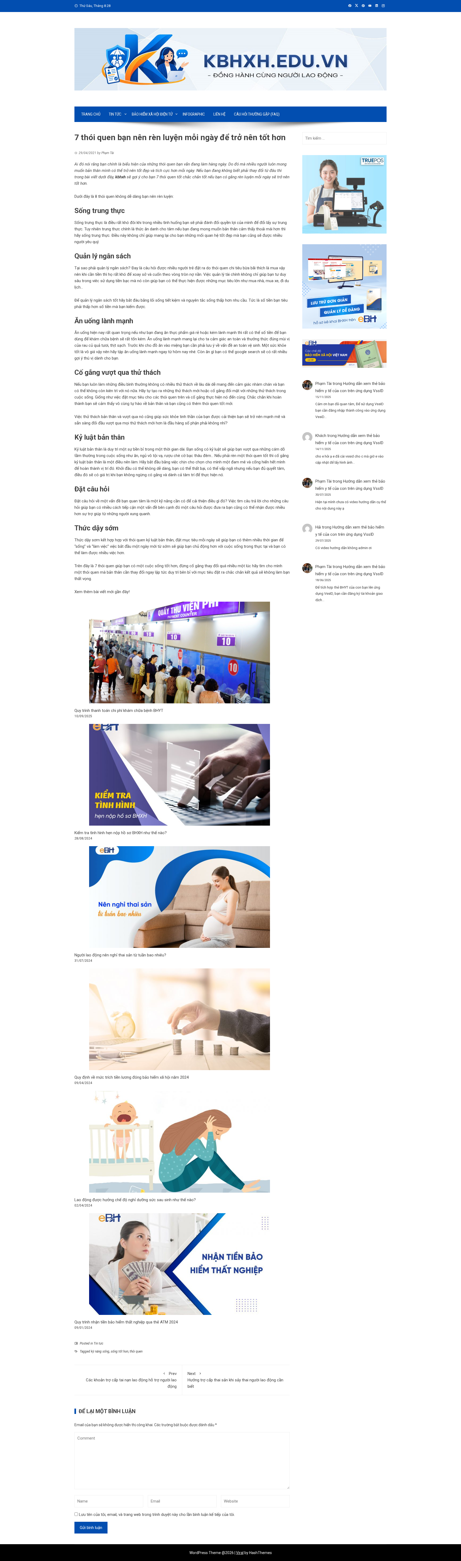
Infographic (194, 114)
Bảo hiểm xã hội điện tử (152, 114)
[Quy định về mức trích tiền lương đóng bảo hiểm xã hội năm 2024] (179, 1019)
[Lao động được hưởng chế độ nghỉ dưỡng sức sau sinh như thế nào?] (179, 1142)
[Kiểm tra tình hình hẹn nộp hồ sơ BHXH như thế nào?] (179, 775)
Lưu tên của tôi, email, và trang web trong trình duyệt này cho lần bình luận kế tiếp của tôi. (157, 1514)
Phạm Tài (323, 383)
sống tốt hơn (119, 1351)
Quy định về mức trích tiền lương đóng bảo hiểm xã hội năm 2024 (131, 1077)
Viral (240, 1553)
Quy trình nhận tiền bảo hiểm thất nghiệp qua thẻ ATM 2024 (126, 1322)
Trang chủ (90, 114)
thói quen (136, 1351)
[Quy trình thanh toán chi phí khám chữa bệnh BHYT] (179, 652)
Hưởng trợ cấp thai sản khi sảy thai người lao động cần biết (235, 1380)
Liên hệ (219, 114)
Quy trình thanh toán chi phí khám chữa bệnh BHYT (119, 710)
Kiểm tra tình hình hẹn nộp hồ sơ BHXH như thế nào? (120, 832)
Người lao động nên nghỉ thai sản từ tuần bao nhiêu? (120, 955)
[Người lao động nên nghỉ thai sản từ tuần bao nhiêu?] (179, 897)
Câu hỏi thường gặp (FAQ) (257, 114)
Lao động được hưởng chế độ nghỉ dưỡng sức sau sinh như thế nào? (135, 1199)
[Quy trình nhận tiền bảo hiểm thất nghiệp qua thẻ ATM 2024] (179, 1264)
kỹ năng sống (100, 1351)
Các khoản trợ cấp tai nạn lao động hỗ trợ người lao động (131, 1380)
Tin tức (115, 114)
